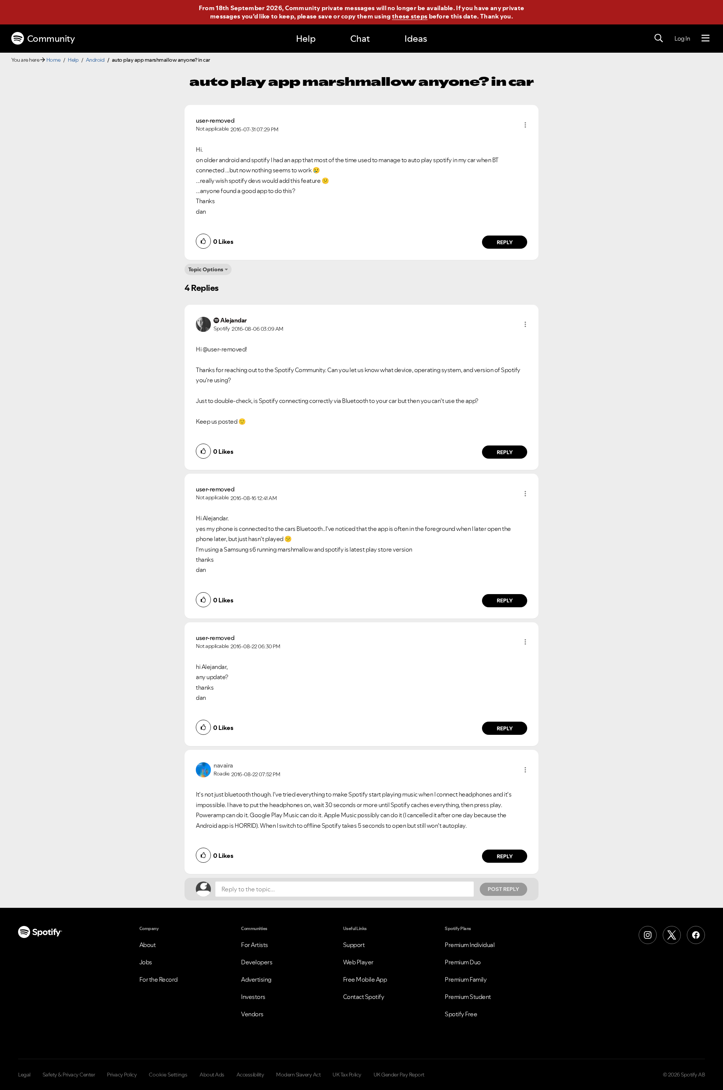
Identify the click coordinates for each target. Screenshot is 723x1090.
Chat (360, 38)
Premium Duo (463, 962)
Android (95, 60)
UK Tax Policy (347, 1074)
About (147, 945)
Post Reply (503, 889)
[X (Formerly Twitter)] (672, 935)
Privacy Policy (122, 1074)
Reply (505, 242)
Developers (256, 962)
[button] (525, 125)
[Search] (658, 38)
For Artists (254, 945)
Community (51, 38)
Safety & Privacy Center (69, 1074)
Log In (682, 38)
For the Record (158, 979)
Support (354, 945)
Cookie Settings (168, 1074)
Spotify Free (461, 1014)
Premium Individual (469, 945)
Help (306, 38)
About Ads (212, 1074)
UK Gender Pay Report (399, 1074)
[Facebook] (696, 935)
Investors (253, 997)
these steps (409, 16)
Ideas (415, 38)
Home (53, 60)
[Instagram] (648, 935)
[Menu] (705, 38)
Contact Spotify (363, 997)
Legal (24, 1074)
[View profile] (203, 323)
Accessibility (250, 1074)
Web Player (358, 962)
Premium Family (466, 979)
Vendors (252, 1014)
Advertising (256, 979)
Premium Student (468, 997)
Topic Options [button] (205, 269)
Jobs (145, 962)
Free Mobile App (365, 979)
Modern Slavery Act (298, 1074)
